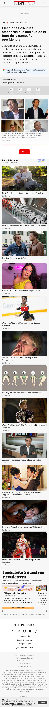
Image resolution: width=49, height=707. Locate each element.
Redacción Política (9, 80)
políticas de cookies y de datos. (22, 705)
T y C (22, 614)
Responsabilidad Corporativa (24, 655)
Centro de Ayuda (24, 664)
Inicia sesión (8, 602)
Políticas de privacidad (24, 661)
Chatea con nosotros (26, 648)
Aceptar (42, 703)
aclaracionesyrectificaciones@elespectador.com (30, 682)
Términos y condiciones (25, 658)
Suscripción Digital (24, 644)
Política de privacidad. (37, 614)
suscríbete (18, 602)
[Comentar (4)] (29, 90)
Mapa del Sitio (25, 636)
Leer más (24, 151)
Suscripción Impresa (24, 640)
